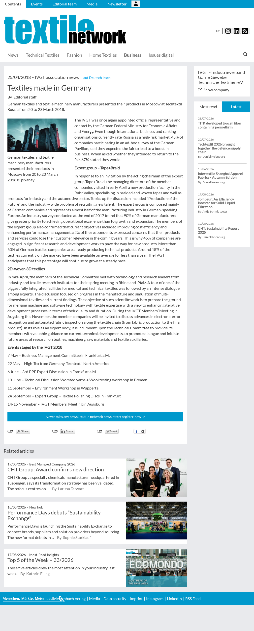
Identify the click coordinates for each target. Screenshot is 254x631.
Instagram (154, 599)
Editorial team (65, 3)
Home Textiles (103, 55)
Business (132, 55)
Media (92, 3)
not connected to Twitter (99, 431)
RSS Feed (193, 599)
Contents (13, 3)
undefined (55, 431)
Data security (114, 599)
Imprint (136, 599)
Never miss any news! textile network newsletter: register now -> (95, 416)
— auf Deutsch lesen (95, 77)
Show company (216, 89)
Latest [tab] (236, 106)
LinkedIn (174, 599)
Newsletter (117, 3)
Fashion (74, 55)
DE (218, 31)
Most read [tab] (208, 106)
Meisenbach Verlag (69, 599)
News (13, 55)
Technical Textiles (43, 55)
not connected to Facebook (10, 431)
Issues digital (161, 55)
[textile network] (66, 29)
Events (37, 3)
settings (143, 431)
